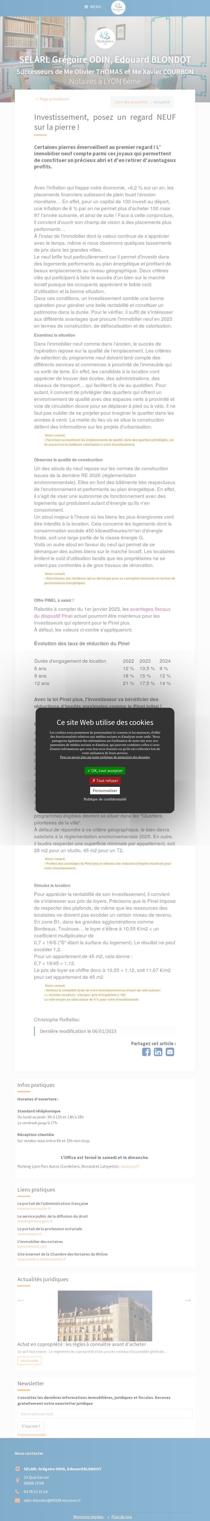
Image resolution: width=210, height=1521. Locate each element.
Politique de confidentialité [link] (105, 799)
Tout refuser (107, 780)
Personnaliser (105, 790)
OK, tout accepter (107, 770)
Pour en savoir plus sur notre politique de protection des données (105, 757)
